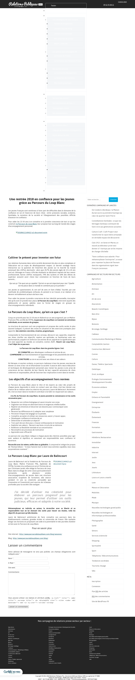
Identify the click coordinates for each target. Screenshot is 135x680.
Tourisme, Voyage (99, 566)
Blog (52, 191)
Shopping (95, 541)
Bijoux (94, 319)
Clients (53, 94)
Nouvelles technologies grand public (106, 508)
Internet (95, 452)
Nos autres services (60, 69)
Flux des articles (100, 591)
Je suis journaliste (59, 178)
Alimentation (97, 284)
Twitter (121, 5)
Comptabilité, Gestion (100, 344)
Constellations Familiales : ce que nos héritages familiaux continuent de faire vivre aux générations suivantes (106, 224)
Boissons (95, 324)
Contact (55, 183)
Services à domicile (99, 536)
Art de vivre (96, 299)
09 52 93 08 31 (108, 5)
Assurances (96, 304)
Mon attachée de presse (63, 39)
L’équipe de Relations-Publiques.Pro (66, 130)
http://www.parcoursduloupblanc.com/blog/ (30, 538)
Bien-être (95, 314)
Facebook (119, 5)
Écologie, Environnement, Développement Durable (102, 380)
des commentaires (101, 596)
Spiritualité (96, 546)
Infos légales (57, 165)
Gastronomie (97, 432)
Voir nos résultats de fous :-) (63, 103)
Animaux (95, 289)
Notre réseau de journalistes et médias (67, 150)
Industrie (95, 447)
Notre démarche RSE (60, 135)
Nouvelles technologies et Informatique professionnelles (104, 514)
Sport (94, 551)
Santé (94, 526)
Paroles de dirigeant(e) (63, 24)
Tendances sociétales (100, 561)
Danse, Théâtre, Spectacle (102, 364)
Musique (95, 503)
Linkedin (117, 5)
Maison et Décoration (100, 488)
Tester (53, 6)
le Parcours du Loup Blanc (26, 224)
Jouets (94, 467)
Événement (96, 417)
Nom (10, 558)
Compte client (122, 2)
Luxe (94, 483)
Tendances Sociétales (94, 653)
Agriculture (96, 279)
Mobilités (95, 493)
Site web (11, 568)
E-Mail (11, 563)
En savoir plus (56, 121)
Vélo (93, 571)
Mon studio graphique (62, 83)
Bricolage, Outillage (100, 329)
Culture (95, 359)
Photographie (97, 521)
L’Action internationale (63, 34)
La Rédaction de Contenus (64, 78)
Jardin (94, 457)
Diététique (96, 369)
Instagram (124, 5)
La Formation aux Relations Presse (67, 61)
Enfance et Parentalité (101, 397)
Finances (95, 422)
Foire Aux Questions (60, 160)
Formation (96, 427)
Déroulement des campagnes (64, 140)
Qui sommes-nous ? (60, 125)
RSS (126, 5)
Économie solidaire (99, 387)
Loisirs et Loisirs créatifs (101, 478)
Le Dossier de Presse (62, 56)
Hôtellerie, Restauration (101, 437)
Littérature (96, 473)
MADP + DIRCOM (60, 44)
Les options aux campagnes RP (64, 52)
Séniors (95, 531)
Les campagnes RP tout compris (65, 20)
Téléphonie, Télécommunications (105, 556)
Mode (94, 498)
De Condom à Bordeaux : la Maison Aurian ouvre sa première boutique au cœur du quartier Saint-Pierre (107, 213)
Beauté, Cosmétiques (100, 309)
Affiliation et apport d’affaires (64, 155)
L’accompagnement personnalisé (65, 145)
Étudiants (95, 412)
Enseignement (97, 402)
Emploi (94, 392)
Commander (56, 11)
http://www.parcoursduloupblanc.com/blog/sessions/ (40, 534)
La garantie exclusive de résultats (67, 169)
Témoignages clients (60, 108)
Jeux (93, 462)
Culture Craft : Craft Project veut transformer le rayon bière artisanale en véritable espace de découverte (107, 235)
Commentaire (13, 572)
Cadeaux (95, 334)
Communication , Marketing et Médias (18, 650)
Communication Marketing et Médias (106, 339)
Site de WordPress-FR (100, 601)
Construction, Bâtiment (101, 349)
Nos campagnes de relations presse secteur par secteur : (64, 621)
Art (93, 294)
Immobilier (96, 442)
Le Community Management (65, 73)
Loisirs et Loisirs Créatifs (55, 663)
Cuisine (95, 354)
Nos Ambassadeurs (60, 113)
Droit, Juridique (98, 374)
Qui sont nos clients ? (60, 98)
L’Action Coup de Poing (63, 29)
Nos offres (55, 16)
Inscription (96, 581)
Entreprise (96, 407)
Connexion (96, 586)
